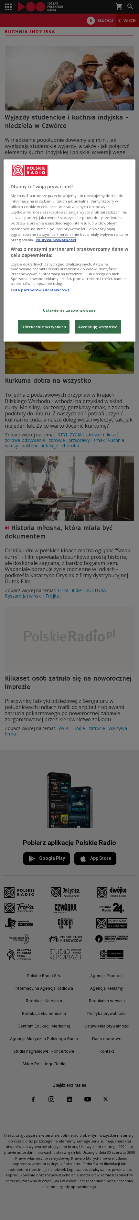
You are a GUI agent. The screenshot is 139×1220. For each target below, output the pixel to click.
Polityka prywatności (56, 239)
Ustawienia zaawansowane (69, 310)
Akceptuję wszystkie (98, 326)
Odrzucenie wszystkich (43, 326)
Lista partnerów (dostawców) (40, 289)
